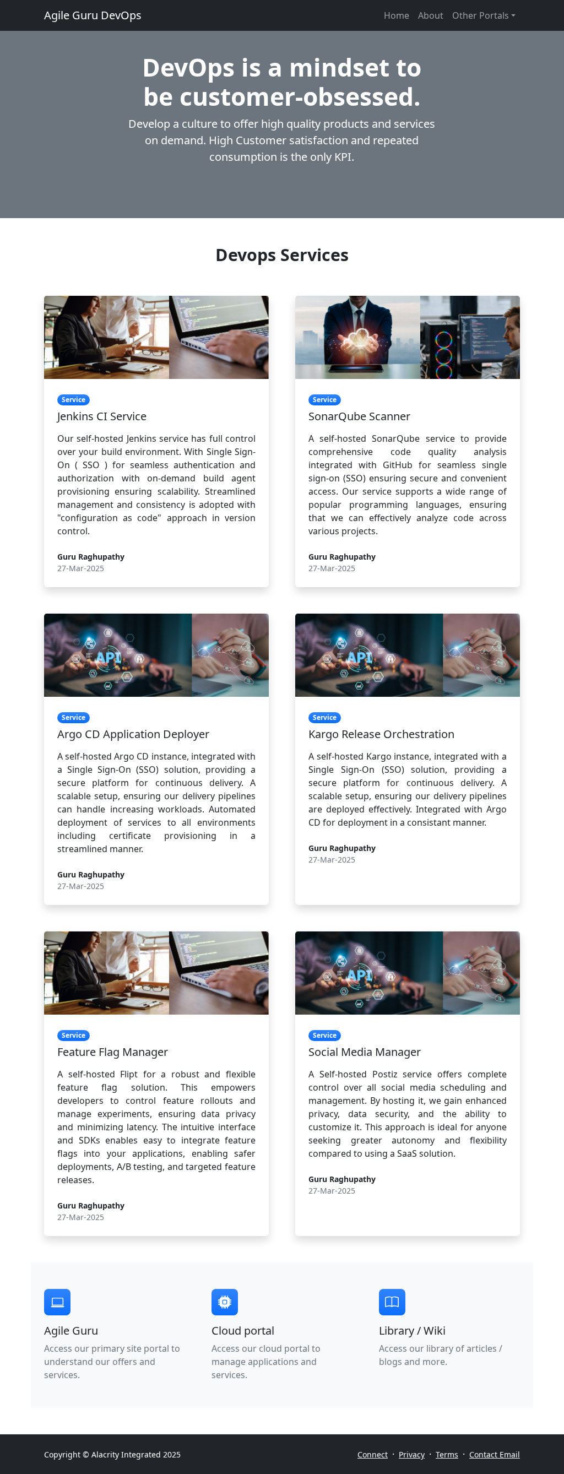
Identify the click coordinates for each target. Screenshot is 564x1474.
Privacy (412, 1454)
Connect (372, 1454)
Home (396, 15)
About (430, 15)
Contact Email (494, 1454)
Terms (447, 1454)
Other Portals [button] (480, 15)
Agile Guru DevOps (93, 15)
